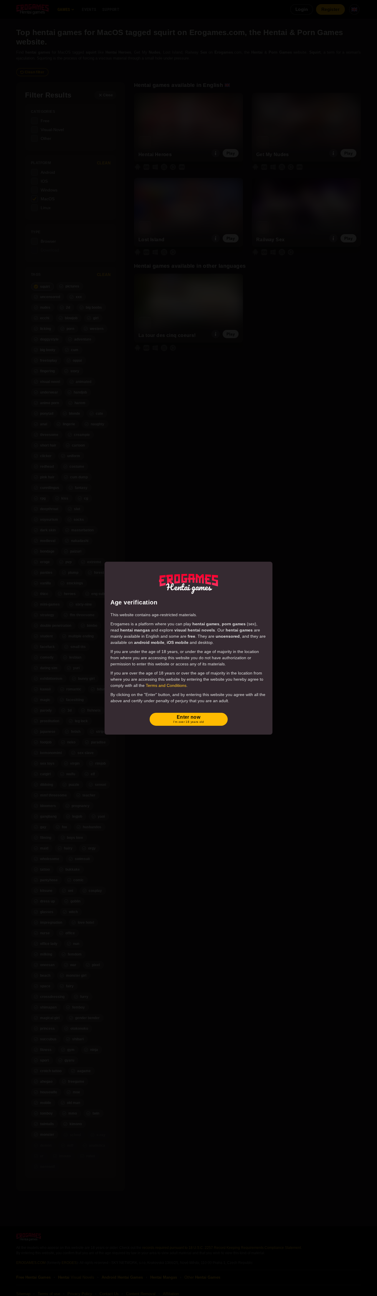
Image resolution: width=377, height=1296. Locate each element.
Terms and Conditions (166, 685)
